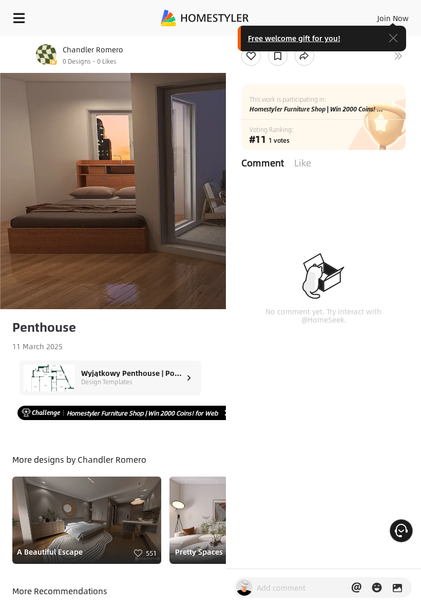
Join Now (393, 18)
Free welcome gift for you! (294, 38)
